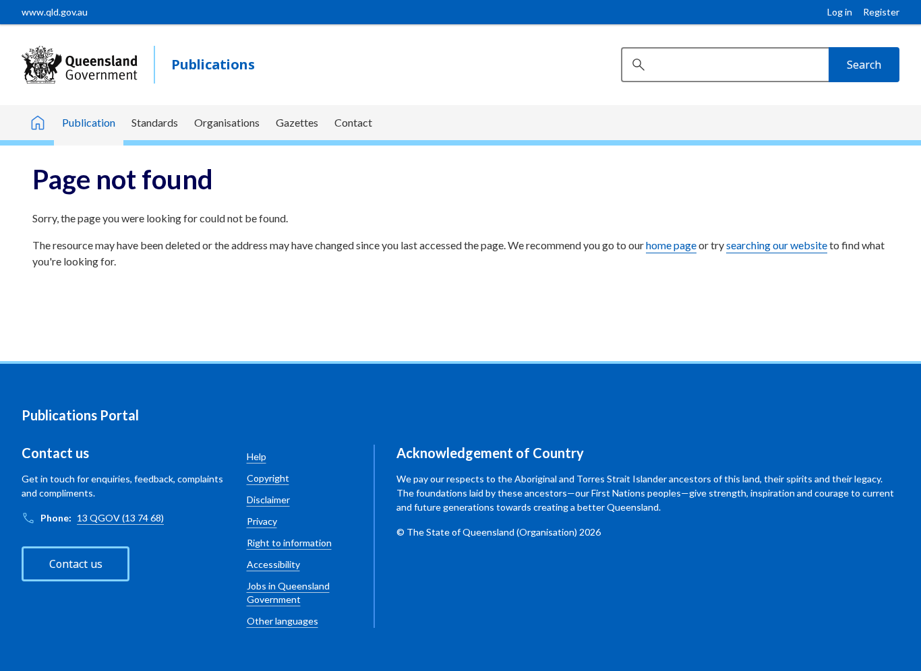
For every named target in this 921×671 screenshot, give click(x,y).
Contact (353, 122)
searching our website (776, 244)
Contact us (75, 563)
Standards (154, 122)
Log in (839, 12)
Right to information (289, 542)
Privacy (262, 521)
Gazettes (297, 122)
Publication (88, 122)
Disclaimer (268, 499)
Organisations (227, 122)
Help (256, 456)
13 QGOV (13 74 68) (120, 517)
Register (881, 12)
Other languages (282, 621)
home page (671, 244)
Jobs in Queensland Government (288, 592)
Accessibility (273, 564)
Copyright (268, 478)
